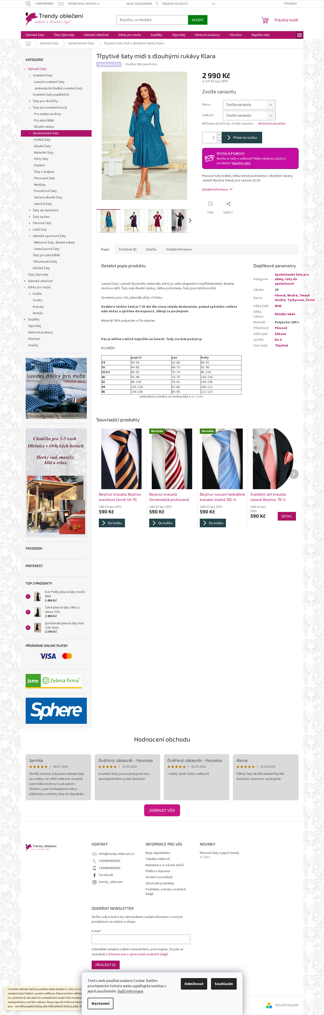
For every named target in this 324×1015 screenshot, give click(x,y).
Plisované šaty (44, 178)
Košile (37, 293)
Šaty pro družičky (45, 101)
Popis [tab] (105, 249)
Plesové (281, 328)
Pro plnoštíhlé (44, 120)
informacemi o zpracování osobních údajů (138, 954)
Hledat (198, 20)
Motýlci (38, 313)
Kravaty (38, 306)
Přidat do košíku (245, 137)
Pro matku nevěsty (47, 114)
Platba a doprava (158, 871)
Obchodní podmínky (160, 883)
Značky (33, 345)
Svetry (37, 300)
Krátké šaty (42, 139)
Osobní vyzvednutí (159, 877)
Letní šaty (40, 229)
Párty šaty (41, 159)
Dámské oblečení (40, 281)
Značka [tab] (151, 249)
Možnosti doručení (272, 124)
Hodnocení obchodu (162, 739)
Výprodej (34, 326)
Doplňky (34, 319)
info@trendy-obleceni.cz (116, 854)
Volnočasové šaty (46, 249)
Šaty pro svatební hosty (50, 107)
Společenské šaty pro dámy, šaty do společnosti (292, 279)
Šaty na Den (41, 217)
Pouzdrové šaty (45, 191)
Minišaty (40, 184)
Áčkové (280, 334)
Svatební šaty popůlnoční (51, 94)
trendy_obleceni (111, 882)
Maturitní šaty (43, 152)
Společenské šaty (46, 133)
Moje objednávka (139, 4)
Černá (310, 300)
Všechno (34, 338)
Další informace (130, 991)
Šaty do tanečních (46, 210)
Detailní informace (215, 189)
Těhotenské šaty (45, 261)
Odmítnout (194, 983)
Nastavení (100, 1003)
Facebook (106, 875)
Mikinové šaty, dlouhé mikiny (54, 242)
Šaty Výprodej (38, 274)
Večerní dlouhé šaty (48, 197)
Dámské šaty (37, 69)
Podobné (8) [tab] (127, 249)
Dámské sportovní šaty (49, 236)
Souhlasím (224, 983)
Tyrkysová (295, 300)
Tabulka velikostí (175, 4)
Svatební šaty (43, 75)
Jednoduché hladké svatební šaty (58, 88)
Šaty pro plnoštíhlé (46, 255)
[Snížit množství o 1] (219, 140)
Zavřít (242, 203)
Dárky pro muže (39, 287)
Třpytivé (281, 345)
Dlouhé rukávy (44, 126)
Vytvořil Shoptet (287, 1005)
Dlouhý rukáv (285, 314)
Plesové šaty (42, 223)
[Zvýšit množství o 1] (219, 135)
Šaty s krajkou (44, 171)
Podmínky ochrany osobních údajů (166, 891)
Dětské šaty (41, 268)
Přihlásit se (105, 965)
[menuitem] (35, 35)
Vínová (280, 295)
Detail (287, 516)
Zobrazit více (162, 810)
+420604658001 (110, 860)
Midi (278, 306)
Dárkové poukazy (40, 332)
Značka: (141, 64)
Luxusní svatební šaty (49, 82)
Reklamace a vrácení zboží (165, 865)
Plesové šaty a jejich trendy (219, 853)
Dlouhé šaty (42, 146)
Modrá (292, 295)
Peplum (39, 165)
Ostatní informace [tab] (179, 249)
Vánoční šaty (43, 204)
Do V (278, 339)
